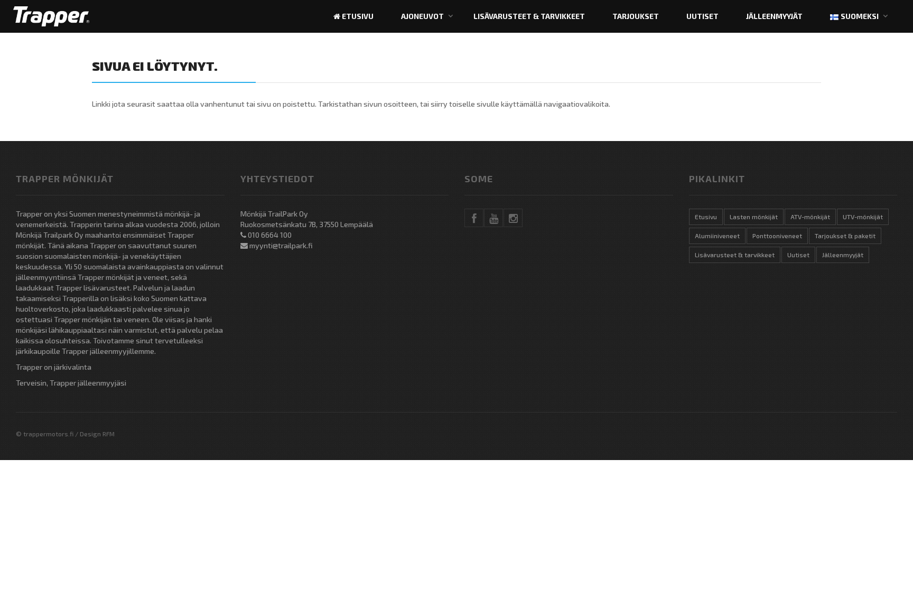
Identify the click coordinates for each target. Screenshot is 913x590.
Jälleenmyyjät (774, 16)
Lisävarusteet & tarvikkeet (529, 16)
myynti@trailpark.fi (281, 245)
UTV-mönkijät (863, 216)
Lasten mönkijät (754, 216)
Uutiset (702, 16)
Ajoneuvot (422, 16)
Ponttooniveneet (777, 235)
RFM (109, 433)
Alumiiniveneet (717, 235)
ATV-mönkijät (810, 216)
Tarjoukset (635, 16)
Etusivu (357, 16)
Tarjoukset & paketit (845, 235)
